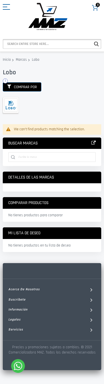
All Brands (93, 143)
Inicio (7, 59)
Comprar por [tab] (25, 87)
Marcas (21, 59)
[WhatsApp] (18, 366)
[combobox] (52, 44)
